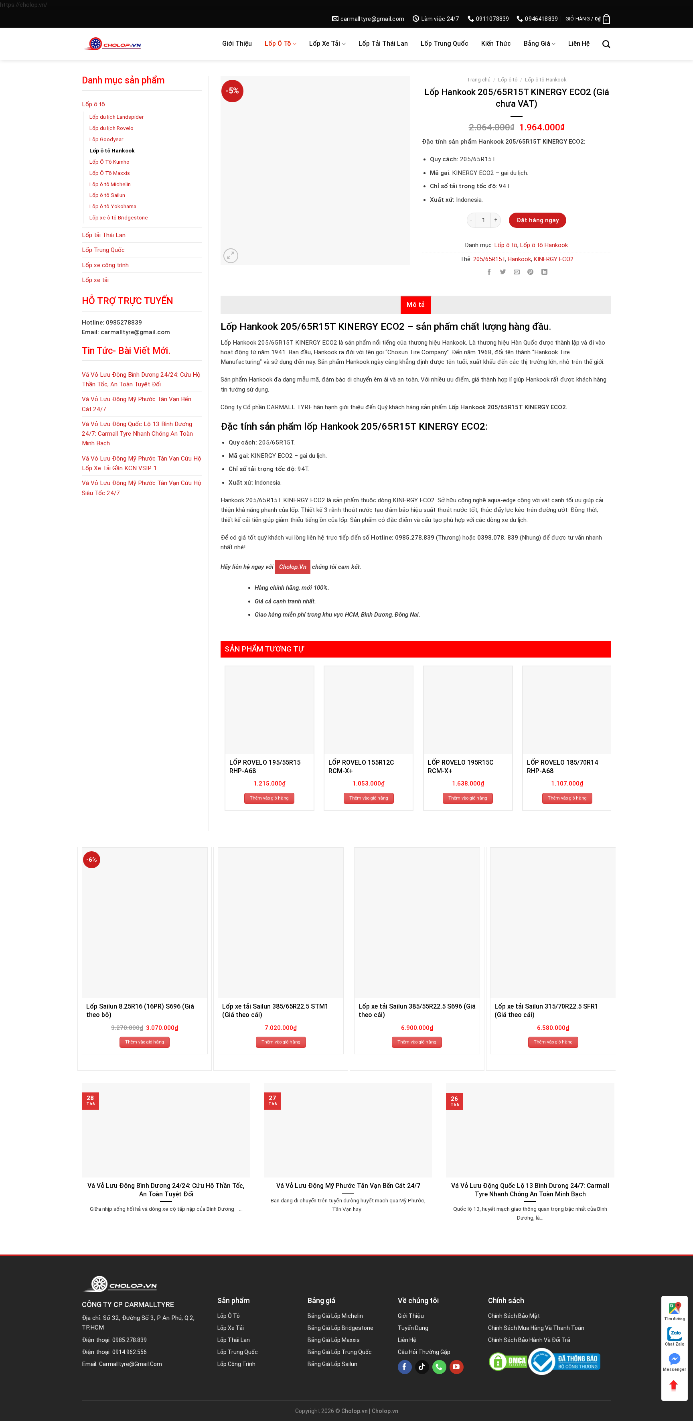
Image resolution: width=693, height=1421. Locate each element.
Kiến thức (496, 43)
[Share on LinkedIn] (544, 272)
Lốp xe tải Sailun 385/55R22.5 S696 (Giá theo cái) (417, 1011)
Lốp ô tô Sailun (107, 195)
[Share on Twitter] (503, 272)
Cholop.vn (292, 566)
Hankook (519, 259)
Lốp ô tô (278, 43)
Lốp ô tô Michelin (110, 184)
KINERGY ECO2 (553, 259)
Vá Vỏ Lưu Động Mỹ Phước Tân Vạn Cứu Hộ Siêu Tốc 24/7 (141, 487)
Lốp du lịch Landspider (116, 117)
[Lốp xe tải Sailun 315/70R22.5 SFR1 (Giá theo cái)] (553, 923)
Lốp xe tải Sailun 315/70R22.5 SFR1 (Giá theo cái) (546, 1011)
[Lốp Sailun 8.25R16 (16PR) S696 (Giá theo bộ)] (144, 923)
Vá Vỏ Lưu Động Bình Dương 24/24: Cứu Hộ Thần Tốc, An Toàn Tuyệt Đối (141, 379)
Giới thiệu (237, 43)
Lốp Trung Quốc (444, 43)
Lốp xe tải (324, 43)
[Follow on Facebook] (405, 1367)
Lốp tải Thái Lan (383, 43)
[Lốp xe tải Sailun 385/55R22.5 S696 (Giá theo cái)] (417, 923)
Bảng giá (537, 43)
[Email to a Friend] (517, 272)
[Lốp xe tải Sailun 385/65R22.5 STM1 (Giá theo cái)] (280, 923)
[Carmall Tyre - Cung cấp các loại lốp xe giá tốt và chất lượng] (134, 43)
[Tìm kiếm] (606, 44)
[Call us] (439, 1367)
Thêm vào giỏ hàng (269, 798)
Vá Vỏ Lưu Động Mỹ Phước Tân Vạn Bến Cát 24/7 (136, 404)
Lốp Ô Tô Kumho (109, 161)
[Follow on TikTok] (422, 1367)
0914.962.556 (129, 1352)
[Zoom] (230, 255)
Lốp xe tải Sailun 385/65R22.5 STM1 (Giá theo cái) (275, 1011)
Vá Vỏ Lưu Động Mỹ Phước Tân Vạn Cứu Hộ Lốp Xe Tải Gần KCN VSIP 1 (141, 463)
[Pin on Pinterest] (530, 272)
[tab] (416, 305)
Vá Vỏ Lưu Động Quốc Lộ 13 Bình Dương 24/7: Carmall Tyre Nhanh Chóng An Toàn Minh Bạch (137, 433)
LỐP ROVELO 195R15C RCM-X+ (461, 767)
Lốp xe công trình (105, 265)
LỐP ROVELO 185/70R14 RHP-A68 (562, 767)
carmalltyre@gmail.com (130, 1364)
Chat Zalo (675, 1344)
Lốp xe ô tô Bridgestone (118, 217)
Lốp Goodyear (106, 139)
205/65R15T (489, 259)
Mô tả (416, 305)
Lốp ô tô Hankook (112, 150)
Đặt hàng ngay (538, 220)
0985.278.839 (129, 1340)
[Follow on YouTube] (457, 1367)
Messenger (674, 1369)
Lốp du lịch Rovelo (111, 128)
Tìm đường (674, 1319)
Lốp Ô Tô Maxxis (109, 173)
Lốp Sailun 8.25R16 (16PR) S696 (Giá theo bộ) (140, 1011)
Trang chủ (478, 80)
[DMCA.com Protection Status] (508, 1362)
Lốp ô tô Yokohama (112, 206)
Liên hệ (579, 43)
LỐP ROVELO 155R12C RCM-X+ (361, 767)
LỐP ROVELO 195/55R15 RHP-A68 (264, 767)
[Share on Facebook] (489, 272)
